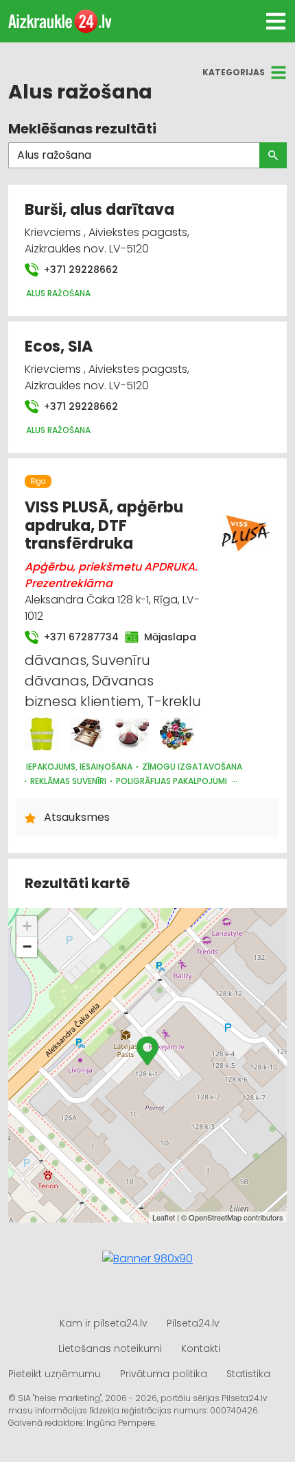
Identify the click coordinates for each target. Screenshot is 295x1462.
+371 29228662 (79, 269)
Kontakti (200, 1348)
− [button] (27, 946)
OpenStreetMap (215, 1217)
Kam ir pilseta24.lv (104, 1323)
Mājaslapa (166, 637)
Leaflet (163, 1217)
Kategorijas (233, 72)
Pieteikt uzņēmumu (54, 1374)
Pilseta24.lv (193, 1323)
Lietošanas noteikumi (110, 1348)
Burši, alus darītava (99, 209)
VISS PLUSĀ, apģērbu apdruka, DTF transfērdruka (104, 525)
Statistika (248, 1374)
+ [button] (27, 926)
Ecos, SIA (59, 346)
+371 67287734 (76, 637)
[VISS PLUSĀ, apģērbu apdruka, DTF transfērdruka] (42, 734)
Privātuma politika (163, 1374)
